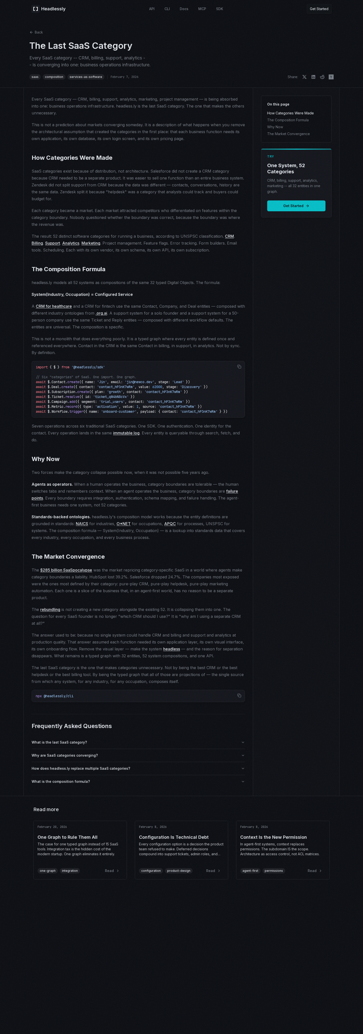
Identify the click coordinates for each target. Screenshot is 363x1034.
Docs (184, 9)
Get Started (319, 9)
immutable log (126, 432)
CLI (167, 9)
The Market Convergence (288, 134)
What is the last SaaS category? (59, 742)
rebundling (50, 609)
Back (39, 32)
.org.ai (101, 313)
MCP (202, 9)
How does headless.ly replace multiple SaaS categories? (81, 768)
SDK (219, 9)
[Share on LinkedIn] (313, 76)
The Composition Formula (288, 120)
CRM (229, 236)
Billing (37, 243)
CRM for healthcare (54, 306)
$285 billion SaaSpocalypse (66, 570)
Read (109, 871)
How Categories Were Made (290, 113)
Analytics (70, 243)
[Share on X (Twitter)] (304, 76)
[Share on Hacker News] (331, 76)
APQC (170, 523)
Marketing (90, 243)
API (152, 9)
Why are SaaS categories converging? (65, 755)
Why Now (275, 127)
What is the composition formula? (61, 781)
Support (52, 243)
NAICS (82, 523)
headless (171, 648)
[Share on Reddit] (322, 76)
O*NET (124, 523)
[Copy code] (239, 366)
